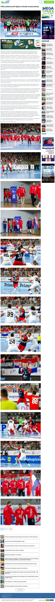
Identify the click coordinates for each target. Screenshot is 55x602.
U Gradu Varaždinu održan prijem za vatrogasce (14, 550)
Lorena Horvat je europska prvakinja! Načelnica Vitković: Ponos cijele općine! (50, 85)
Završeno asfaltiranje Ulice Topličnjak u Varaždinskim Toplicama (50, 112)
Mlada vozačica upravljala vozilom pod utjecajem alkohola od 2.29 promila (50, 125)
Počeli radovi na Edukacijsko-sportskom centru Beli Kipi (16, 568)
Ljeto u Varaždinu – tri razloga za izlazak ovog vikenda (15, 581)
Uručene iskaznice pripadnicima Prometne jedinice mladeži (49, 121)
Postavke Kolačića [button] (41, 600)
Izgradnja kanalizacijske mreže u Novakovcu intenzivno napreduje (49, 76)
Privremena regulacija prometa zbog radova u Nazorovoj (16, 586)
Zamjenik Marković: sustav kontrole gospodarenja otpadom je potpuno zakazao (21, 563)
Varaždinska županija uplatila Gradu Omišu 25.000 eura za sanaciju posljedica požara (49, 81)
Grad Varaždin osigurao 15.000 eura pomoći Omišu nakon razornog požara (20, 545)
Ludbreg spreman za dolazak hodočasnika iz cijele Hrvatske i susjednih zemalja (50, 54)
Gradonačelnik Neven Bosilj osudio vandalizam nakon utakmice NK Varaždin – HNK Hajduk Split (21, 573)
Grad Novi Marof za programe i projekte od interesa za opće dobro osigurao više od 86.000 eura (49, 131)
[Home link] (5, 2)
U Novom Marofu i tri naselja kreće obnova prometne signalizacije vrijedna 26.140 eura (49, 108)
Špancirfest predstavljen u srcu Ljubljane (13, 554)
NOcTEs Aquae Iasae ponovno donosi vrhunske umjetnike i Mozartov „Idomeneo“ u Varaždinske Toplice (50, 64)
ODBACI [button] (52, 600)
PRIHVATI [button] (47, 600)
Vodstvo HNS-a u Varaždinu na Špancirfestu (50, 58)
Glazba (45, 25)
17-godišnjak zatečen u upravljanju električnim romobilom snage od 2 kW (50, 116)
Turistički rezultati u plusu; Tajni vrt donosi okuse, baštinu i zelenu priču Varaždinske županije (50, 99)
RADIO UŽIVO (49, 2)
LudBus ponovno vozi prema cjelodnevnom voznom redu (49, 72)
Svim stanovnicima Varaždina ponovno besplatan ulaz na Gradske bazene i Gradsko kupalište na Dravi (21, 577)
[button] (2, 529)
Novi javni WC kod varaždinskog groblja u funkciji (14, 541)
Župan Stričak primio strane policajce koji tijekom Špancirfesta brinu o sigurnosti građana (50, 45)
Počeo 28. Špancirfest (49, 89)
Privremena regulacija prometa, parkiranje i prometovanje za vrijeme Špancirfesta (21, 536)
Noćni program (46, 30)
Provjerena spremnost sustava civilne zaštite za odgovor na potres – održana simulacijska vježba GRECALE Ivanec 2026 (49, 104)
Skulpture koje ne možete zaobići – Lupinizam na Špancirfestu (50, 94)
